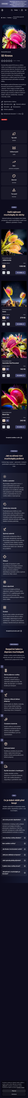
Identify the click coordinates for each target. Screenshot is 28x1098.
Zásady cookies (20, 1087)
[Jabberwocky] (14, 242)
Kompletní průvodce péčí (13, 631)
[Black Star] (14, 396)
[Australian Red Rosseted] (14, 345)
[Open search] (11, 10)
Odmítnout (14, 1094)
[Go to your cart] (22, 10)
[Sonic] (14, 294)
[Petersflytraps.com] (2, 10)
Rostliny (9, 17)
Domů (4, 17)
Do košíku (19, 272)
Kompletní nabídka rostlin (13, 437)
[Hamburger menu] (26, 10)
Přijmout (14, 1090)
